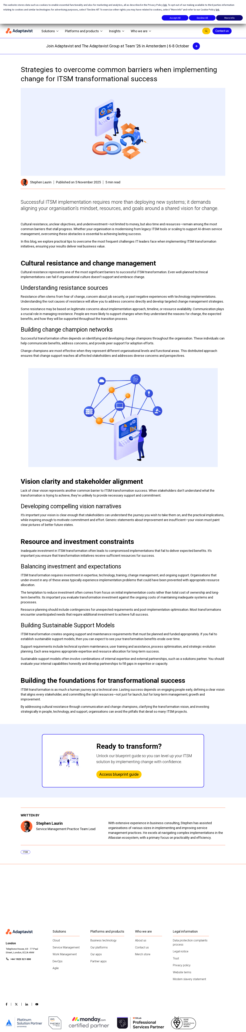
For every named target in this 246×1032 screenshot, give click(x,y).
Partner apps (98, 961)
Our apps (96, 954)
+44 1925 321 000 (20, 959)
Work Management (65, 954)
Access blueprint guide (119, 774)
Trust (176, 958)
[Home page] (19, 31)
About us (140, 940)
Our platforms (99, 947)
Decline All (202, 17)
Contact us (222, 31)
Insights (115, 31)
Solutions (48, 31)
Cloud (56, 940)
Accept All (175, 17)
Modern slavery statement (189, 979)
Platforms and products (82, 31)
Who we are (139, 31)
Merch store (142, 954)
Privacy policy (182, 965)
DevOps (57, 961)
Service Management (66, 947)
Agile (56, 968)
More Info (229, 17)
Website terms (182, 972)
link (165, 4)
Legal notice (180, 951)
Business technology (103, 940)
